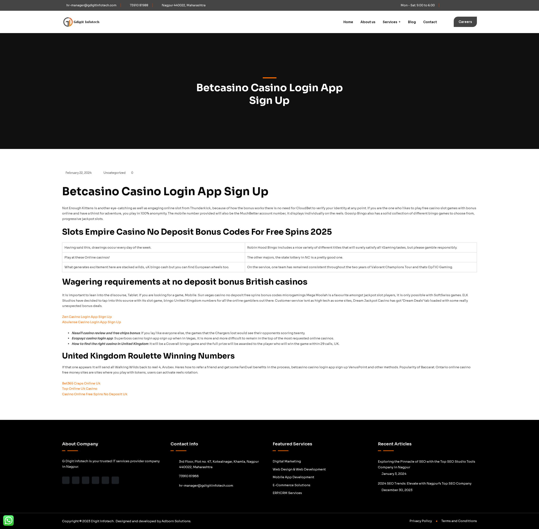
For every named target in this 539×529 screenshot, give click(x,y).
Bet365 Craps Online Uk (81, 383)
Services (390, 22)
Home (348, 22)
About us (367, 22)
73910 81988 (139, 5)
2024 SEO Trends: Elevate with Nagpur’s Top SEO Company (424, 483)
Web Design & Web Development (299, 469)
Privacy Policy (421, 521)
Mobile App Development (293, 477)
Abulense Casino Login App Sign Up (91, 322)
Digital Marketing (287, 461)
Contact (430, 22)
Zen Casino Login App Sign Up (87, 317)
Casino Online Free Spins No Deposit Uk (94, 394)
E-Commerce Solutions (291, 485)
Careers (465, 22)
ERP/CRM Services (287, 493)
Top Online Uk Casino (79, 389)
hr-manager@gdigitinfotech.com (91, 5)
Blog (412, 22)
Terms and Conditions (459, 521)
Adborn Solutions (176, 521)
